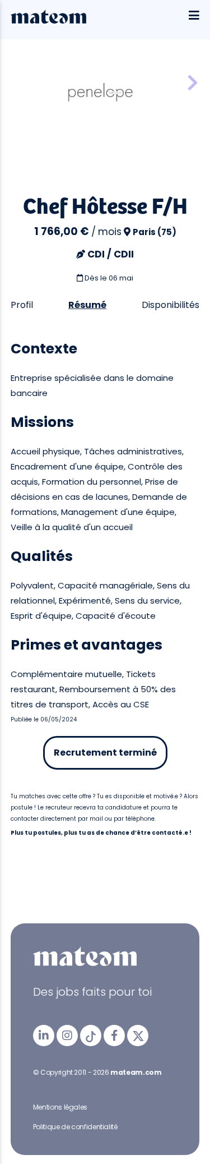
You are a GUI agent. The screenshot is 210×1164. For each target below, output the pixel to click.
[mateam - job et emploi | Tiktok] (90, 1035)
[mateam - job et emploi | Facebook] (114, 1035)
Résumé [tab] (87, 304)
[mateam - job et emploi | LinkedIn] (43, 1035)
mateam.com (135, 1072)
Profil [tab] (22, 304)
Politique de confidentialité (75, 1126)
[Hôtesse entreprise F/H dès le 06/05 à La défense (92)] (192, 83)
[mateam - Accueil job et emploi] (48, 21)
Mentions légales (60, 1107)
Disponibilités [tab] (170, 304)
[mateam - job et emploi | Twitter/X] (137, 1035)
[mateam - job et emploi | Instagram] (67, 1035)
